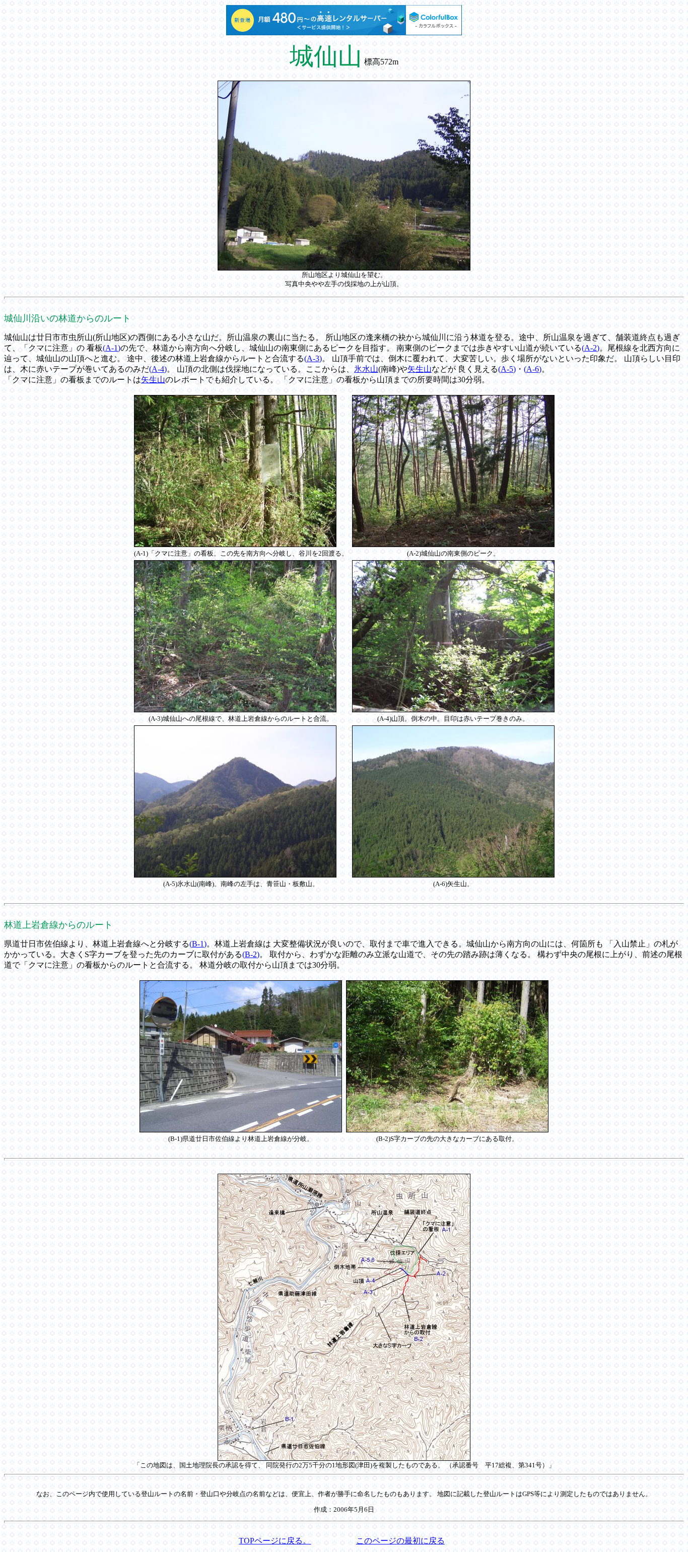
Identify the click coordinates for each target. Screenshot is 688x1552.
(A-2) (590, 348)
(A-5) (507, 369)
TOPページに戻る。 (275, 1540)
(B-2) (250, 954)
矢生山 (419, 369)
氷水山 (366, 369)
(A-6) (532, 369)
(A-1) (111, 348)
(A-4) (158, 369)
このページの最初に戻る (400, 1540)
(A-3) (313, 358)
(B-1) (198, 943)
